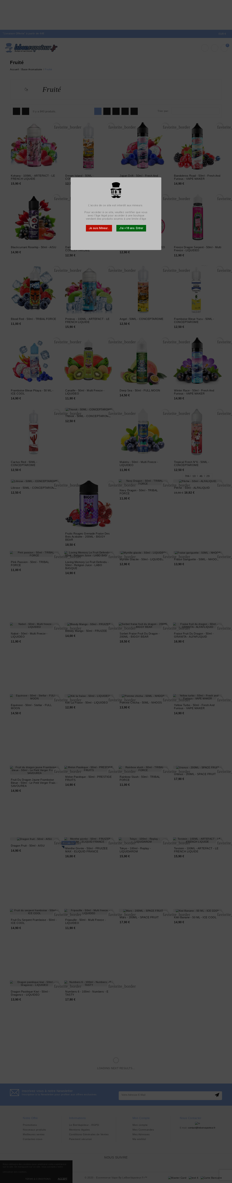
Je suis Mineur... (99, 228)
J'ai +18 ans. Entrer (131, 228)
